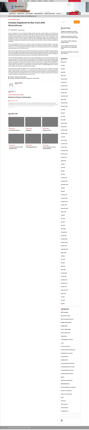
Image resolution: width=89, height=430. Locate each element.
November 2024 (64, 106)
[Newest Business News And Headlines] (50, 139)
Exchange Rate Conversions (67, 353)
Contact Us (58, 13)
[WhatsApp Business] (33, 139)
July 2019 (63, 215)
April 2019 (63, 225)
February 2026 (64, 79)
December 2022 (64, 143)
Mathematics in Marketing (66, 380)
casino (62, 343)
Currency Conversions (65, 346)
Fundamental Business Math (67, 373)
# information (26, 0)
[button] (68, 13)
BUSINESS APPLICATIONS (49, 13)
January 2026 (63, 82)
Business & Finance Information (19, 97)
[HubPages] (33, 122)
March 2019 (63, 228)
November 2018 (64, 242)
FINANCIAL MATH (20, 13)
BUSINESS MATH (12, 13)
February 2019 (64, 232)
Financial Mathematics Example (16, 94)
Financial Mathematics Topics (67, 370)
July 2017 (63, 296)
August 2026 (63, 62)
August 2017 (63, 293)
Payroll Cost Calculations (66, 390)
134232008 (17, 78)
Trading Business (64, 411)
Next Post (11, 91)
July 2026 (63, 65)
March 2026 (63, 75)
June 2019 (63, 218)
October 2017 (64, 286)
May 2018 (63, 262)
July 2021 (63, 164)
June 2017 (63, 300)
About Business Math (65, 315)
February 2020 (64, 194)
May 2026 (63, 68)
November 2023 (64, 133)
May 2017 (63, 303)
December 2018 (64, 239)
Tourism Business (64, 407)
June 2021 (63, 167)
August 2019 (63, 211)
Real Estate (63, 400)
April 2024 (63, 116)
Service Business (64, 404)
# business (20, 0)
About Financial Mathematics (67, 319)
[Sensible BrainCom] (16, 122)
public (62, 397)
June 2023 (63, 136)
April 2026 (63, 72)
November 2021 (64, 153)
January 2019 (63, 235)
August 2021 (63, 160)
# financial (46, 0)
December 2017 (64, 279)
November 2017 (64, 283)
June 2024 (63, 109)
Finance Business (64, 356)
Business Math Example (14, 19)
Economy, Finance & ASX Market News (16, 147)
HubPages (28, 130)
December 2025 (64, 85)
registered (29, 78)
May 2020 (63, 191)
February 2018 (64, 273)
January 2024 (63, 126)
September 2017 (64, 290)
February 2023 (64, 140)
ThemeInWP (28, 427)
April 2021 (63, 174)
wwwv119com (36, 78)
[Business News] (50, 122)
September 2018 (64, 249)
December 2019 (64, 198)
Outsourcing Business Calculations (68, 387)
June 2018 (63, 259)
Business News (47, 130)
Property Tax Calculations (66, 394)
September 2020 (64, 184)
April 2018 (63, 266)
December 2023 (64, 130)
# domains (40, 0)
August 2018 (63, 252)
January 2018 (63, 276)
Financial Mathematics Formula (67, 366)
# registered (33, 0)
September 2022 (64, 150)
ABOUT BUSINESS (29, 13)
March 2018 (63, 269)
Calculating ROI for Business (67, 339)
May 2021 (63, 170)
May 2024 (63, 113)
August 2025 (63, 99)
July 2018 (63, 256)
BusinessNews (64, 336)
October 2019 (64, 205)
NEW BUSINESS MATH (38, 13)
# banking (51, 0)
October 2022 (64, 147)
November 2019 (64, 201)
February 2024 (64, 123)
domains (23, 78)
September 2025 (64, 96)
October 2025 (64, 92)
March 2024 (63, 119)
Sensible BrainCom (14, 130)
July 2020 (63, 187)
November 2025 (64, 89)
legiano (62, 377)
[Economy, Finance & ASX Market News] (16, 139)
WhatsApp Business (31, 147)
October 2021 (64, 157)
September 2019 (64, 208)
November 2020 (64, 181)
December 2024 (64, 102)
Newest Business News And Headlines (49, 147)
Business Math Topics (65, 332)
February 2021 (64, 177)
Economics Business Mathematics (68, 349)
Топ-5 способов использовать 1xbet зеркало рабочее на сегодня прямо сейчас (69, 47)
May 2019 (63, 222)
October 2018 (64, 245)
